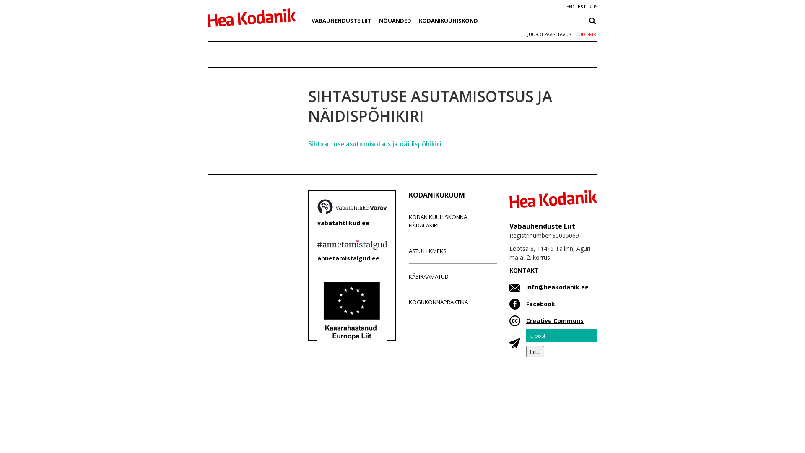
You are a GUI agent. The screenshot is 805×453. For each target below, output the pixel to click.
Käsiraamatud (429, 276)
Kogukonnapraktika (438, 302)
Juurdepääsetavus (549, 34)
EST (582, 7)
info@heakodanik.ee (557, 287)
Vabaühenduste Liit (341, 20)
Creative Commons (555, 321)
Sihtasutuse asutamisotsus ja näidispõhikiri (374, 143)
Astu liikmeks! (428, 251)
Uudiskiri (586, 34)
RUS (593, 7)
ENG (571, 7)
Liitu (535, 352)
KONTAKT (524, 270)
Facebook (540, 304)
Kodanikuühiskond (448, 20)
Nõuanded (395, 20)
